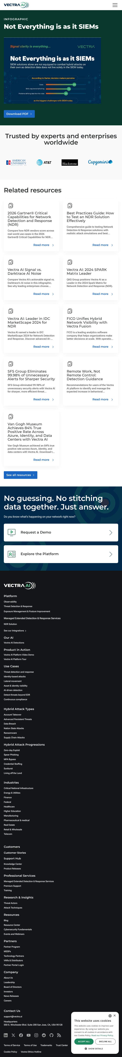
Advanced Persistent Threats (18, 719)
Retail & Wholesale (13, 829)
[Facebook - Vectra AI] (21, 1035)
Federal (7, 802)
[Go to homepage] (16, 5)
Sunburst (8, 768)
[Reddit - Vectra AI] (44, 1035)
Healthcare (9, 806)
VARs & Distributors (13, 960)
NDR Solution (10, 624)
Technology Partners (14, 956)
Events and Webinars (14, 934)
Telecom (8, 834)
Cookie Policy (10, 1052)
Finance (8, 797)
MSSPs (7, 951)
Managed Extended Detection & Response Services (32, 618)
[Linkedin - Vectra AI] (6, 1035)
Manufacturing (11, 816)
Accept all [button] (84, 1041)
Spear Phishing (11, 755)
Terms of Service (12, 1045)
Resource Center (12, 925)
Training (8, 890)
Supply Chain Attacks (14, 737)
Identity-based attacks (15, 676)
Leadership (9, 982)
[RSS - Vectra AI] (59, 1035)
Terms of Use (30, 1045)
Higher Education (12, 811)
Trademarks (46, 1045)
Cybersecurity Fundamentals (18, 929)
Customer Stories (15, 852)
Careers (7, 1000)
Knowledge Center (13, 864)
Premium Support (12, 886)
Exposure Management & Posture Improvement (27, 611)
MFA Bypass (10, 759)
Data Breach (10, 724)
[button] (95, 1049)
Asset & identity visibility (15, 686)
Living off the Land (13, 773)
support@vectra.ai (13, 1016)
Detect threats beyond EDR (17, 695)
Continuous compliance (15, 699)
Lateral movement (12, 681)
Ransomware (10, 733)
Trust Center (62, 1045)
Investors (8, 991)
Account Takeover (12, 715)
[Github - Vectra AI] (51, 1035)
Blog (6, 920)
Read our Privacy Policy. (103, 1035)
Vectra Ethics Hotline (31, 1052)
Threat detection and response (19, 672)
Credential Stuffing (13, 764)
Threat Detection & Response (18, 606)
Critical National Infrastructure (18, 788)
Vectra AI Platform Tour (15, 659)
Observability (10, 602)
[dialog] (95, 1033)
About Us (8, 978)
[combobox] (110, 1015)
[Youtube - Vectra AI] (28, 1035)
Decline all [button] (105, 1041)
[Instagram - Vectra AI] (36, 1035)
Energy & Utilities (12, 793)
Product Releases (12, 868)
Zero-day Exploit (12, 750)
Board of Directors (13, 987)
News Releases (11, 996)
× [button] (114, 1016)
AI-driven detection (13, 690)
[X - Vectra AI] (13, 1035)
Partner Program (12, 947)
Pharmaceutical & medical (17, 820)
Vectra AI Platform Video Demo (19, 655)
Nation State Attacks (14, 728)
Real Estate (9, 825)
